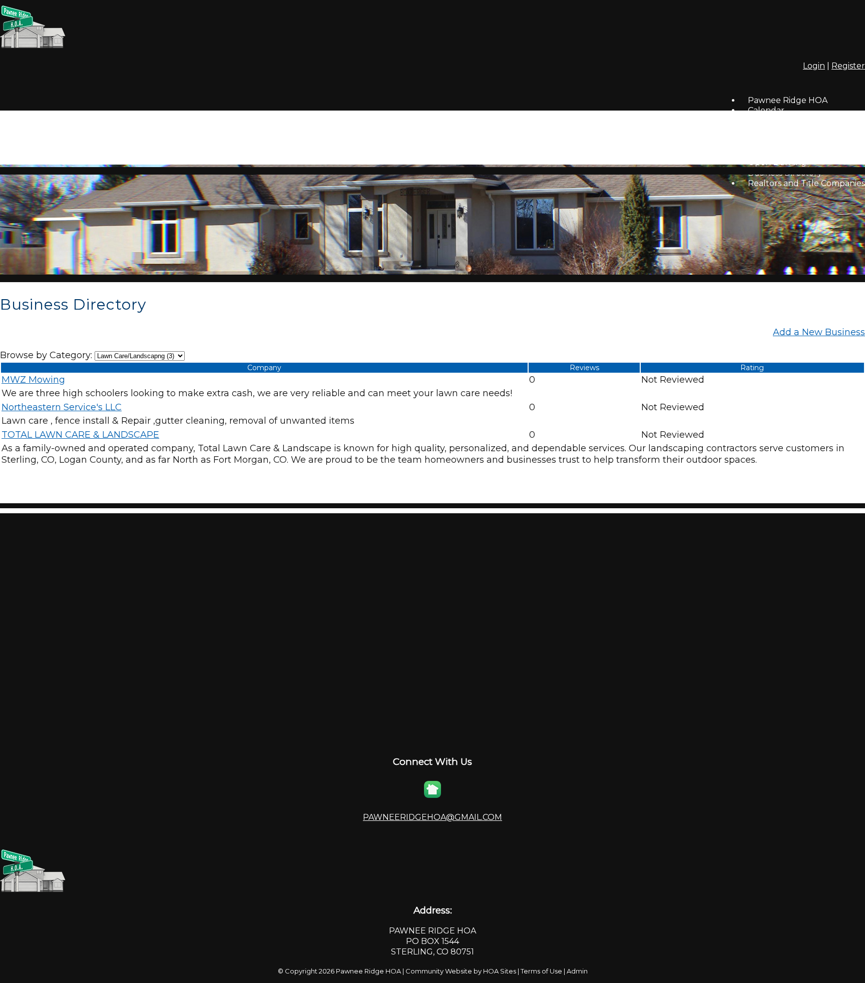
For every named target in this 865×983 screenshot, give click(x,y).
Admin (577, 971)
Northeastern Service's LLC (62, 407)
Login (814, 66)
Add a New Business (819, 332)
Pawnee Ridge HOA (368, 971)
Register (848, 66)
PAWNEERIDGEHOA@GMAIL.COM (432, 817)
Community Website (438, 971)
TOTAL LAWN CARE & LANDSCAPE (80, 434)
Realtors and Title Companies (806, 183)
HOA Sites (499, 971)
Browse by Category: (46, 355)
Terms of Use (541, 971)
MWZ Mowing (33, 379)
